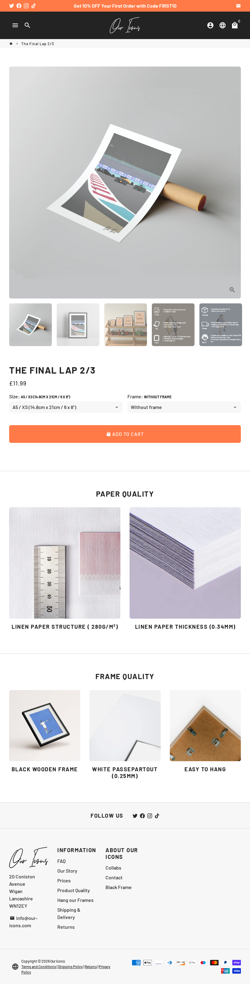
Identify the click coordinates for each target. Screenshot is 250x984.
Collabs (113, 867)
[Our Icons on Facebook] (18, 6)
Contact (114, 877)
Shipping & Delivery (68, 913)
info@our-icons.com (23, 921)
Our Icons (57, 961)
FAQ (61, 861)
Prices (64, 880)
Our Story (67, 871)
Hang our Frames (75, 900)
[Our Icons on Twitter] (11, 6)
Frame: (149, 396)
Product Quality (73, 890)
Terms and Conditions (39, 966)
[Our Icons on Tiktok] (33, 6)
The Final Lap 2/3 (37, 44)
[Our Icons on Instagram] (26, 6)
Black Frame (118, 887)
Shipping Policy (70, 966)
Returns (66, 927)
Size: (39, 396)
